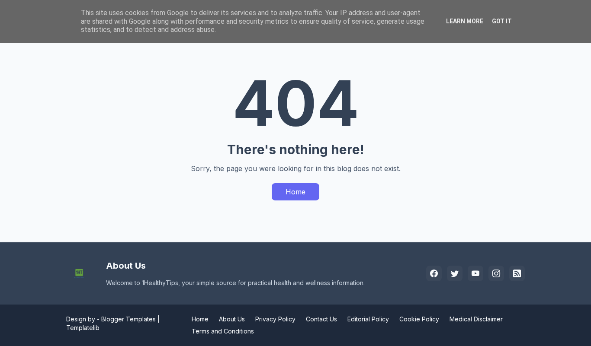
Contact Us (321, 319)
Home (295, 191)
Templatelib (83, 327)
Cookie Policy (419, 319)
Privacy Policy (275, 319)
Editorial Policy (368, 319)
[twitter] (455, 273)
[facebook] (434, 273)
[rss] (517, 273)
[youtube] (475, 273)
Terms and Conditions (223, 331)
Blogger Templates (128, 319)
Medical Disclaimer (476, 319)
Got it (502, 21)
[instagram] (496, 273)
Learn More (464, 21)
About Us (232, 319)
